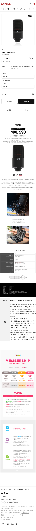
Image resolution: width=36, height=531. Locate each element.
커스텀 (13, 9)
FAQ (3, 502)
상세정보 (9, 110)
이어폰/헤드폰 (21, 9)
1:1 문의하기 (9, 502)
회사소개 (3, 489)
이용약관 (10, 489)
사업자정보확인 (25, 513)
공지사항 (16, 502)
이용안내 (27, 489)
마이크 (29, 9)
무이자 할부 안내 (6, 61)
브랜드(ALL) (5, 9)
